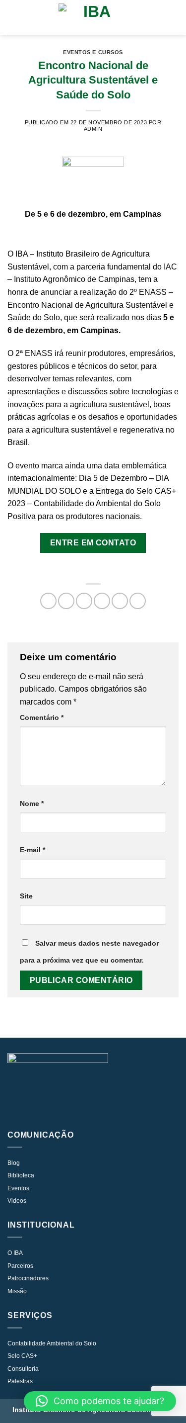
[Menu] (13, 17)
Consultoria (23, 1368)
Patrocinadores (28, 1278)
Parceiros (20, 1265)
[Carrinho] (174, 17)
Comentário (41, 717)
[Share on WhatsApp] (48, 601)
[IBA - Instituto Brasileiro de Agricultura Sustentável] (93, 17)
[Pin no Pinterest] (120, 601)
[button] (100, 1401)
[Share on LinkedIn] (137, 601)
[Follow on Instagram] (68, 1110)
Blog (13, 1162)
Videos (16, 1200)
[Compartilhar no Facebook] (66, 601)
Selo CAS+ (22, 1355)
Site (26, 896)
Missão (17, 1291)
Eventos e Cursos (93, 52)
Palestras (20, 1381)
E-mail (32, 850)
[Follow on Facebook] (85, 1110)
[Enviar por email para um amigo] (102, 601)
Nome (32, 803)
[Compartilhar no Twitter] (84, 601)
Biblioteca (20, 1175)
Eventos (18, 1188)
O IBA (15, 1252)
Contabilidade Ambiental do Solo (51, 1343)
